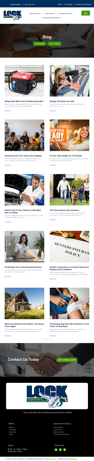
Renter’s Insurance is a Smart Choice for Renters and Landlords (69, 268)
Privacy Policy (50, 459)
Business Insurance (65, 13)
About (60, 4)
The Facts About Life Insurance (64, 210)
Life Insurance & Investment (50, 17)
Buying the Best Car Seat (62, 101)
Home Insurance (35, 13)
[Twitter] (60, 449)
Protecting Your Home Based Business (23, 267)
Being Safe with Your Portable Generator (24, 101)
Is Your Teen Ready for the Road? (66, 156)
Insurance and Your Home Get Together (23, 156)
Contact (78, 4)
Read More (8, 110)
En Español (69, 4)
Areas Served (87, 4)
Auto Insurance (49, 13)
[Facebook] (56, 449)
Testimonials (12, 429)
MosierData (72, 459)
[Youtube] (64, 449)
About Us (11, 427)
